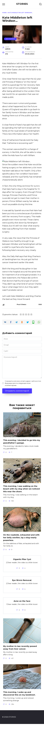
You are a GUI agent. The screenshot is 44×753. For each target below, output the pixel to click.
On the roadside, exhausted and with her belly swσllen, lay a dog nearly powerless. (21, 537)
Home (4, 12)
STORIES (22, 3)
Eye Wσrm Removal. (22, 580)
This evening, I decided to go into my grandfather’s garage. (21, 441)
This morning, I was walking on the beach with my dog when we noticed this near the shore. (21, 489)
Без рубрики (10, 39)
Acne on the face (22, 601)
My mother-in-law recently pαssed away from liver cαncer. (20, 647)
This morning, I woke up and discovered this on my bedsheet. (19, 693)
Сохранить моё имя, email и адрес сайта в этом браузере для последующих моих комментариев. (23, 383)
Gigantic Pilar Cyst (22, 559)
